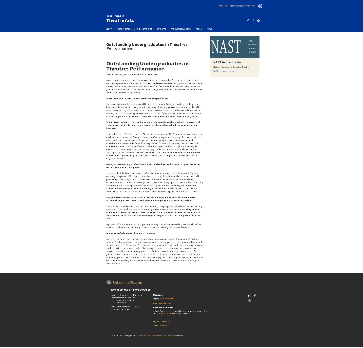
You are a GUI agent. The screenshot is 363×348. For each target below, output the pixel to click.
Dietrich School (236, 6)
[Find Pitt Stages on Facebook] (253, 20)
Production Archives (181, 29)
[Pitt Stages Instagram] (248, 20)
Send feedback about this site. (174, 336)
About (109, 29)
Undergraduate (144, 29)
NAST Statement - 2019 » (223, 71)
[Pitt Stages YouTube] (258, 20)
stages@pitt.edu (171, 313)
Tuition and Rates (160, 325)
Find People (250, 6)
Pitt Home (223, 6)
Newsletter (170, 299)
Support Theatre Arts (162, 321)
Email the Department (162, 303)
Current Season (124, 29)
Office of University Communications (150, 336)
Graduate (161, 29)
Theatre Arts (120, 19)
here (182, 311)
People (199, 29)
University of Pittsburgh (113, 5)
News (209, 29)
